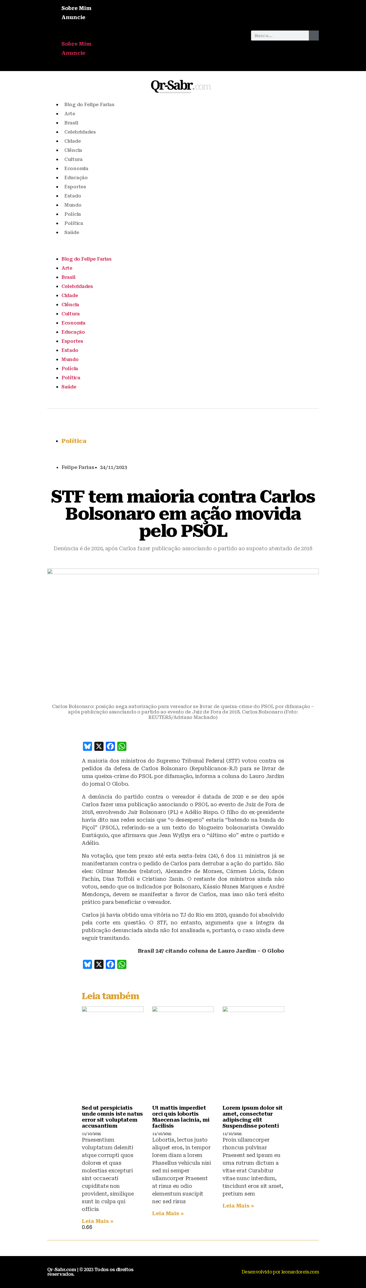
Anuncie (73, 17)
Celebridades (80, 132)
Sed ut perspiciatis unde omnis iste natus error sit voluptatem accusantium (112, 1117)
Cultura (73, 159)
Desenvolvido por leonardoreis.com (280, 1272)
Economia (76, 168)
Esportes (75, 187)
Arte (69, 113)
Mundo (72, 205)
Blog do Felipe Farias (89, 104)
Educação (76, 177)
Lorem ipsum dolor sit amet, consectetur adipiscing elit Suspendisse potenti (252, 1117)
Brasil (71, 123)
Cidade (72, 141)
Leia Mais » (98, 1221)
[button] (146, 36)
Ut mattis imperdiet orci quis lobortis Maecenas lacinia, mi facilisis (180, 1117)
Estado (72, 196)
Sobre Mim (76, 8)
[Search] (314, 36)
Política (73, 223)
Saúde (71, 232)
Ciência (73, 150)
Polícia (72, 214)
